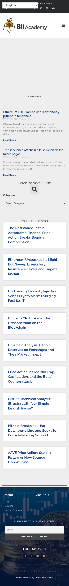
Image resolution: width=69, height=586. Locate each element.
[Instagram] (47, 8)
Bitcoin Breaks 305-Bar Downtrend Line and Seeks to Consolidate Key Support (32, 430)
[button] (63, 25)
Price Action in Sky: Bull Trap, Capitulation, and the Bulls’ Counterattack (31, 376)
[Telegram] (43, 556)
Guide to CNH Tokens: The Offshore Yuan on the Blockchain (29, 323)
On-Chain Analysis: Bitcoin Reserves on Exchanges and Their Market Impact (31, 350)
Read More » (9, 140)
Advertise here (35, 96)
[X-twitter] (41, 8)
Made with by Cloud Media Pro (34, 577)
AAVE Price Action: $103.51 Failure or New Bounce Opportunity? (29, 457)
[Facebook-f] (25, 556)
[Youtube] (53, 8)
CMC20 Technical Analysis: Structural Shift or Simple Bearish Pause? (29, 403)
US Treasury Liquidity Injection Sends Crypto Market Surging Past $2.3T (32, 296)
